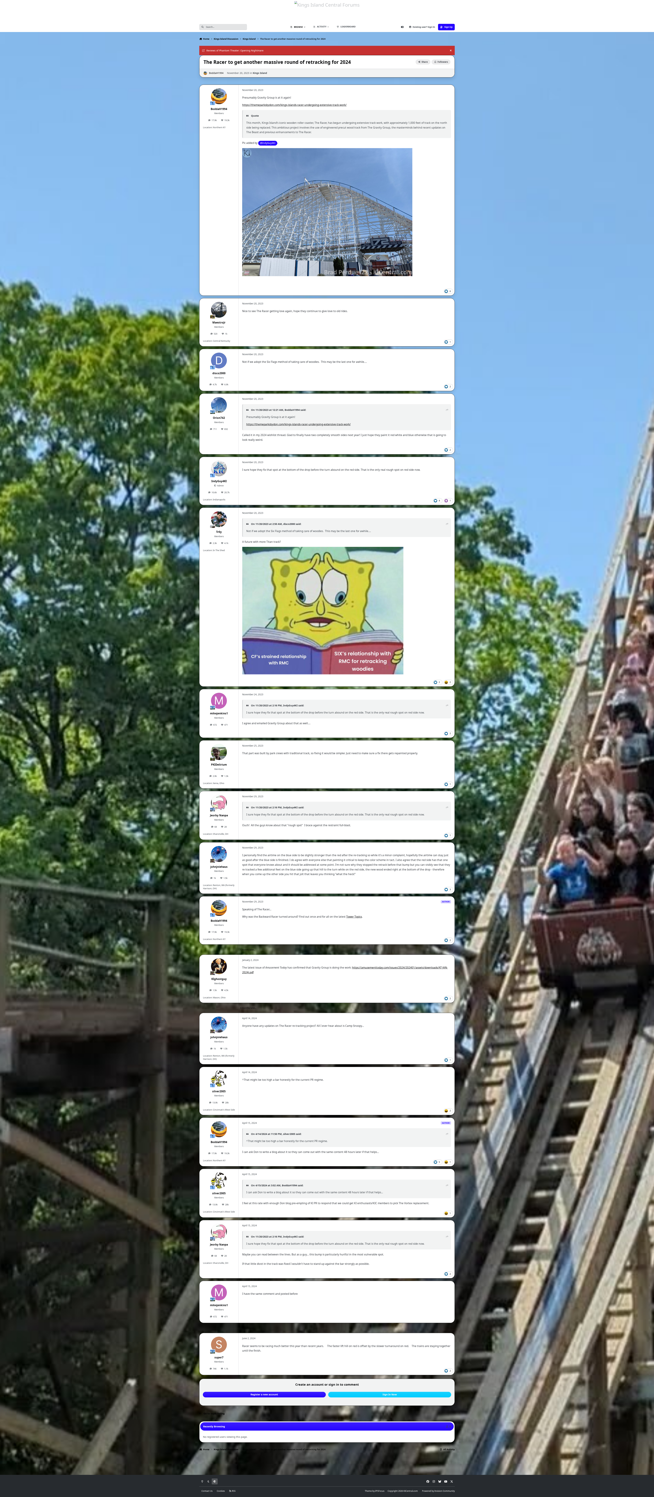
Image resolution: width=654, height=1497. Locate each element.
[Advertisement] (327, 1464)
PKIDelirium (219, 764)
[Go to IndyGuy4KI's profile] (219, 469)
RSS (233, 1491)
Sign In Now (390, 1394)
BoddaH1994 (216, 73)
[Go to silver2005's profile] (219, 1079)
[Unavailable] (327, 150)
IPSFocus (379, 1491)
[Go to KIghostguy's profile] (219, 966)
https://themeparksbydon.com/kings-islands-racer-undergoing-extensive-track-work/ (294, 105)
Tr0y (219, 532)
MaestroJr (218, 322)
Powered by (438, 1491)
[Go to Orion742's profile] (219, 405)
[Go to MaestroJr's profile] (219, 310)
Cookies (221, 1491)
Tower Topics (354, 916)
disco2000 (218, 373)
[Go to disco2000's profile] (219, 361)
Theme (368, 1491)
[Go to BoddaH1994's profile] (205, 73)
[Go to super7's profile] (219, 1345)
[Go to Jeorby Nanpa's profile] (219, 803)
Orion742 (219, 418)
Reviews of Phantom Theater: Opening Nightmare (234, 50)
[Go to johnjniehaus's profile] (219, 854)
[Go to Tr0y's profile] (219, 519)
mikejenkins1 (219, 713)
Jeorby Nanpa (219, 815)
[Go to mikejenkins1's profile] (219, 701)
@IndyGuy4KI (267, 143)
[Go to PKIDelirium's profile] (219, 752)
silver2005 (219, 1091)
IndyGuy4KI (219, 481)
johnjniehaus (219, 867)
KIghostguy (219, 979)
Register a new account (264, 1394)
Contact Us (207, 1491)
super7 (218, 1357)
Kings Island (260, 73)
